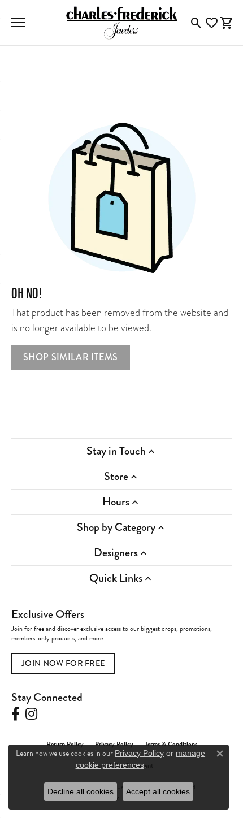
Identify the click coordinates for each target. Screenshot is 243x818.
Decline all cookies (80, 791)
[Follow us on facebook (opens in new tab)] (15, 714)
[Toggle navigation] (18, 22)
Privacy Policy (139, 753)
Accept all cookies (158, 791)
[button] (196, 22)
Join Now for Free (63, 663)
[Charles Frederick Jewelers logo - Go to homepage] (121, 22)
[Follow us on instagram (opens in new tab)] (31, 714)
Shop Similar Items (70, 356)
